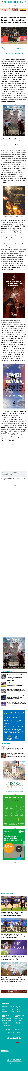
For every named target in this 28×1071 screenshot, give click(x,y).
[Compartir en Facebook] (9, 53)
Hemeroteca (8, 1029)
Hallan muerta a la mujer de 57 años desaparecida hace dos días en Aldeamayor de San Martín (16, 748)
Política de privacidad (18, 1023)
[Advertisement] (14, 455)
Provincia (11, 1006)
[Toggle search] (25, 2)
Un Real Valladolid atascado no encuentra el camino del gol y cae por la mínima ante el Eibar (15, 690)
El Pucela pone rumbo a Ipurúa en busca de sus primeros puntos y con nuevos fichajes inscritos (16, 703)
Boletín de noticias (17, 1029)
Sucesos (4, 1009)
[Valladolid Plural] (14, 2)
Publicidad (11, 1032)
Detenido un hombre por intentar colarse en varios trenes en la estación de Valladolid (15, 697)
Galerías (18, 1011)
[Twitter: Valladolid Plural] (17, 48)
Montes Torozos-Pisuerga (6, 1023)
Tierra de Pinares (6, 1018)
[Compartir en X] (12, 53)
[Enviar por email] (6, 53)
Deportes (4, 1011)
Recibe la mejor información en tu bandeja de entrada (13, 479)
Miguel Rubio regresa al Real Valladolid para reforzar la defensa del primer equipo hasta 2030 (13, 979)
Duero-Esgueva (6, 1025)
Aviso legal (18, 1020)
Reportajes (11, 1011)
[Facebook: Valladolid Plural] (18, 48)
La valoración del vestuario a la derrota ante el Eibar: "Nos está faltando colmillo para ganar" (15, 684)
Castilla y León (18, 1007)
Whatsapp (5, 474)
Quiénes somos (19, 1018)
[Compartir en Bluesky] (15, 53)
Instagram (10, 474)
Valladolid (5, 1006)
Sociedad (18, 1009)
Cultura (11, 1009)
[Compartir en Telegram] (19, 53)
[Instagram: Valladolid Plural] (20, 48)
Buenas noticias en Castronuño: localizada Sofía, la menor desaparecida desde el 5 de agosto (15, 755)
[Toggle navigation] (2, 2)
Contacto (17, 1032)
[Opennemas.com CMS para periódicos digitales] (14, 1061)
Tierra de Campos (6, 1020)
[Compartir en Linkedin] (22, 53)
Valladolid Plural (11, 48)
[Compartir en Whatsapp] (25, 53)
